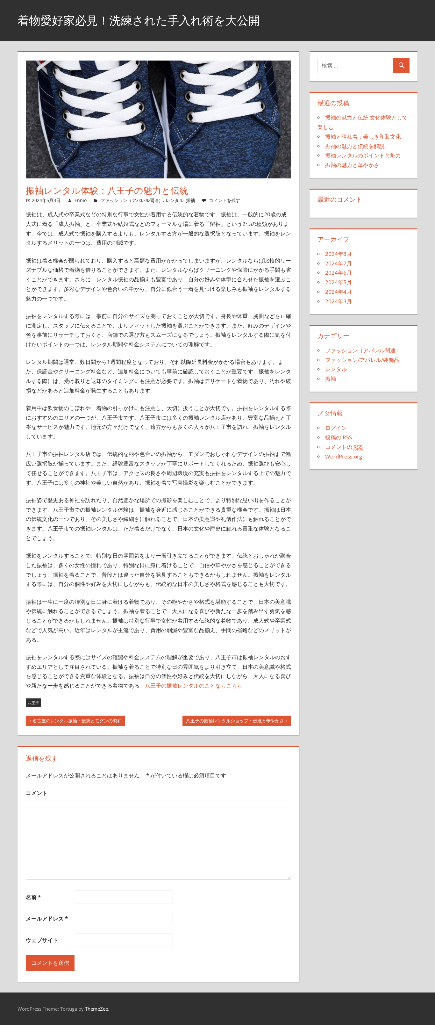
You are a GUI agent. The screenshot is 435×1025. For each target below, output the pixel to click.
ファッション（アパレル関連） (132, 200)
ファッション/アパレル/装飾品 (362, 360)
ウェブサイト (42, 940)
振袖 (190, 200)
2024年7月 (338, 263)
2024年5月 (338, 282)
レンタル (174, 200)
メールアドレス (47, 918)
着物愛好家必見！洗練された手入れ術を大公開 (139, 20)
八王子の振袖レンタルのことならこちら (193, 685)
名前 (33, 897)
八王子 (33, 702)
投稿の (338, 437)
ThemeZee (96, 1009)
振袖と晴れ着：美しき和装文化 (363, 136)
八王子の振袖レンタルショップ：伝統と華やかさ (235, 722)
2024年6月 (338, 272)
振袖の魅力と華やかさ (352, 165)
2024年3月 (338, 301)
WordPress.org (343, 456)
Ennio (81, 200)
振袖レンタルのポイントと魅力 (363, 155)
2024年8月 (338, 253)
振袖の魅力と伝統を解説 (355, 146)
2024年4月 (338, 291)
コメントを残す (224, 200)
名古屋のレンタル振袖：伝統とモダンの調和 (77, 722)
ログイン (336, 427)
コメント (36, 793)
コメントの (344, 447)
